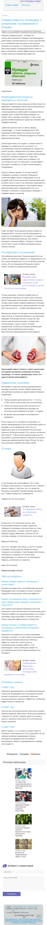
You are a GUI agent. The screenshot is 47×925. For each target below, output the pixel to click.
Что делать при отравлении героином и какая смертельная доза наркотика (23, 785)
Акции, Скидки (12, 5)
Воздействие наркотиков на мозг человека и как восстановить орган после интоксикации (24, 283)
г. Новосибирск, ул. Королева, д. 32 (24, 907)
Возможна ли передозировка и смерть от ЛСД (21, 854)
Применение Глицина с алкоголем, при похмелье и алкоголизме (22, 808)
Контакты (26, 5)
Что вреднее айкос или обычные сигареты (32, 512)
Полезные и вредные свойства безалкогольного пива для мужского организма (22, 832)
